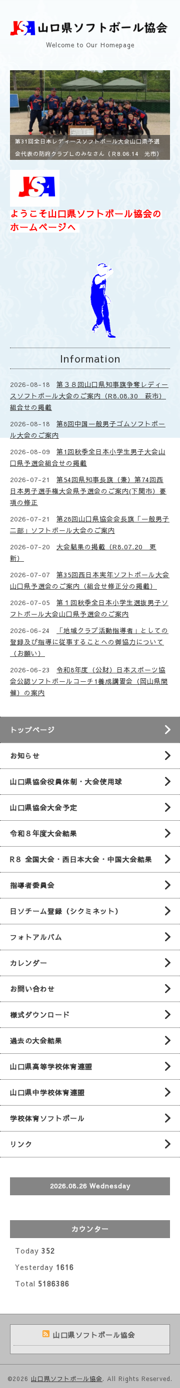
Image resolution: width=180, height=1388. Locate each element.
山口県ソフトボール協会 (66, 1379)
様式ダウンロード (40, 1014)
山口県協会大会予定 (44, 807)
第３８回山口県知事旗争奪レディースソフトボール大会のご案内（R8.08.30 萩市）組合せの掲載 (89, 396)
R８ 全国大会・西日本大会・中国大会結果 (81, 859)
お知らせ (25, 755)
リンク (21, 1144)
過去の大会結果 (36, 1040)
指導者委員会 (32, 885)
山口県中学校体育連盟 (47, 1092)
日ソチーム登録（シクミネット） (66, 911)
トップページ (32, 730)
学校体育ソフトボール (47, 1118)
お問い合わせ (32, 989)
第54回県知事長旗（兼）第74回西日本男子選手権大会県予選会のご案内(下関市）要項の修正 (88, 491)
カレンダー (29, 963)
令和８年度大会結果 (44, 833)
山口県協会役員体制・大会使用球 (66, 781)
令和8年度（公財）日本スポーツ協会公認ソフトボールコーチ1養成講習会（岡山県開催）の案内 (89, 681)
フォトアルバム (36, 937)
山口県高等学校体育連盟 (51, 1066)
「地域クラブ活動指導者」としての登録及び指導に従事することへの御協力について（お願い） (89, 642)
